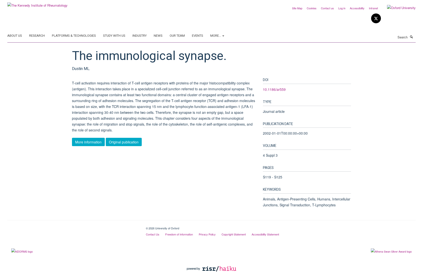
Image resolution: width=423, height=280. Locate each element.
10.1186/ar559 (274, 89)
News (158, 35)
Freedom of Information (179, 234)
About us (14, 35)
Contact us (327, 8)
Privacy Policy (207, 234)
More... (216, 35)
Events (197, 35)
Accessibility (357, 8)
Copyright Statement (234, 234)
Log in (341, 8)
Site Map (297, 8)
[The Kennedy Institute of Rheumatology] (37, 3)
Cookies (312, 8)
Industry (139, 35)
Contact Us (152, 234)
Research (37, 35)
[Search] (411, 36)
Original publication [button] (124, 142)
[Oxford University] (398, 8)
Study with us (114, 35)
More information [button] (88, 142)
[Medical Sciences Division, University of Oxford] (73, 226)
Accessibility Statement (265, 234)
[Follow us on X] (376, 18)
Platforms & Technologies (74, 35)
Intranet (373, 8)
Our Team (177, 35)
